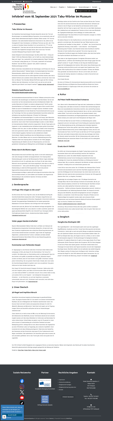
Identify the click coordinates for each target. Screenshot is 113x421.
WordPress (69, 418)
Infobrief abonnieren (68, 397)
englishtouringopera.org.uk (69, 204)
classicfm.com (81, 204)
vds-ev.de (66, 140)
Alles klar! (12, 415)
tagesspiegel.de (33, 281)
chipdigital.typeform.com (19, 215)
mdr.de (40, 84)
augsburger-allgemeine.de (19, 239)
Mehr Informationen (6, 417)
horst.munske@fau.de (63, 89)
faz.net (60, 204)
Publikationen (71, 7)
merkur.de (60, 140)
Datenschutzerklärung (64, 382)
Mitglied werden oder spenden (87, 11)
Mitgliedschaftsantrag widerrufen (67, 387)
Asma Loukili (42, 350)
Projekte (61, 7)
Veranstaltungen (84, 7)
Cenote (51, 418)
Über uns (53, 7)
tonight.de (94, 255)
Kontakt (94, 7)
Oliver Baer (21, 350)
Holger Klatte (28, 350)
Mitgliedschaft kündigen (65, 384)
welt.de (44, 84)
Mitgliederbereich (96, 1)
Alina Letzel (35, 350)
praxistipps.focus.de (17, 179)
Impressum (62, 379)
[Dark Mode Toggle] (4, 417)
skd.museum (50, 84)
